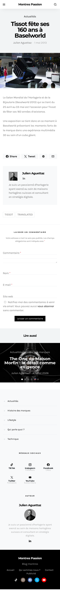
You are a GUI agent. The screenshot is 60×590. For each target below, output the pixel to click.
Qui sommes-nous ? (29, 570)
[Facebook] (30, 580)
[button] (22, 379)
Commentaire (12, 253)
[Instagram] (23, 580)
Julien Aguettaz (22, 42)
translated (25, 214)
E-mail (7, 284)
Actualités (30, 16)
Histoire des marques (37, 352)
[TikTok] (16, 580)
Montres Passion (30, 4)
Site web (8, 296)
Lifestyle (12, 420)
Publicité (31, 573)
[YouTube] (44, 580)
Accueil (10, 570)
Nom (6, 273)
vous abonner (46, 306)
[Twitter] (37, 580)
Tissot (9, 214)
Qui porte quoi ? (16, 429)
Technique (13, 439)
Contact (49, 570)
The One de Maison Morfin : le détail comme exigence (30, 362)
